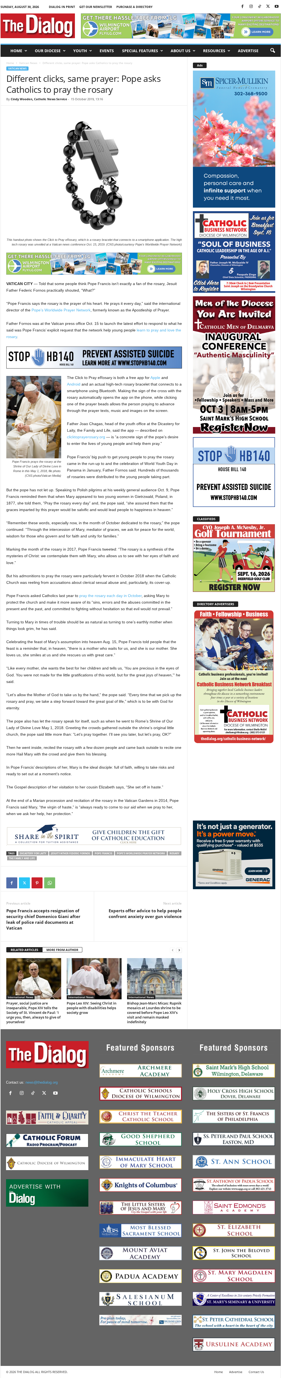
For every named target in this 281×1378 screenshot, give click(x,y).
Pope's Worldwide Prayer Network (141, 853)
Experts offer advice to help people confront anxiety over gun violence (145, 913)
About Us (180, 50)
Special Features (140, 50)
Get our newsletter (95, 7)
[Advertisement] (234, 781)
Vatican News (28, 63)
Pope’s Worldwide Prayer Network (61, 310)
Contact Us (256, 1372)
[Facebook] (242, 7)
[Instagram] (251, 7)
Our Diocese (48, 50)
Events (107, 50)
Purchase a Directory (134, 7)
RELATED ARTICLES (24, 950)
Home (16, 50)
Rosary (174, 853)
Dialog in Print (62, 7)
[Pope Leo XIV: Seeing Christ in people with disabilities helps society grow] (94, 978)
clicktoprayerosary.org (86, 437)
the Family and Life (22, 858)
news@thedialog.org (42, 1082)
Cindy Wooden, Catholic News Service (39, 99)
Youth (80, 50)
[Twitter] (268, 7)
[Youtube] (276, 7)
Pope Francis (103, 853)
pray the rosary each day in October (110, 595)
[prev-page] (172, 950)
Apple (155, 377)
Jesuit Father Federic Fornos (70, 853)
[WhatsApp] (49, 882)
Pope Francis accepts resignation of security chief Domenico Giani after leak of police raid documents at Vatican (43, 919)
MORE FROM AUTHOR (62, 950)
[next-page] (179, 950)
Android (73, 384)
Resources (214, 50)
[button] (272, 51)
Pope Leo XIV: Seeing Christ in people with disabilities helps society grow (91, 1008)
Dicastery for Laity (33, 853)
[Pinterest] (37, 882)
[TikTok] (259, 7)
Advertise (248, 50)
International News (20, 997)
